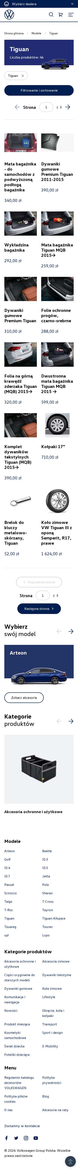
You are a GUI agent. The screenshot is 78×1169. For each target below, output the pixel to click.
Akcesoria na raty (55, 1110)
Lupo (46, 935)
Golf (7, 859)
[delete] (23, 76)
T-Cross (48, 901)
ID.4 (7, 868)
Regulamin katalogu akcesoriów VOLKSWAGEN (19, 1082)
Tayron (47, 910)
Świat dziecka (14, 1046)
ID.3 (45, 859)
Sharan (47, 893)
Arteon (9, 851)
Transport (49, 1024)
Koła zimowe (52, 988)
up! (6, 935)
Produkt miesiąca (17, 1024)
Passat (9, 884)
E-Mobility (50, 1046)
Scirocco (10, 893)
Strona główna (14, 33)
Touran (47, 927)
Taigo (8, 901)
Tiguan (9, 918)
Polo (45, 884)
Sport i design (52, 1032)
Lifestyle (48, 997)
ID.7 (7, 876)
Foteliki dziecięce (17, 1054)
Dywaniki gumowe (18, 988)
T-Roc (8, 910)
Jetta (46, 876)
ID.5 (45, 868)
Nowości (10, 1010)
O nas (8, 1110)
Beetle (47, 851)
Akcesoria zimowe (56, 961)
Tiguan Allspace (53, 918)
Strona (29, 107)
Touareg (10, 927)
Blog (45, 1096)
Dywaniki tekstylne (56, 975)
